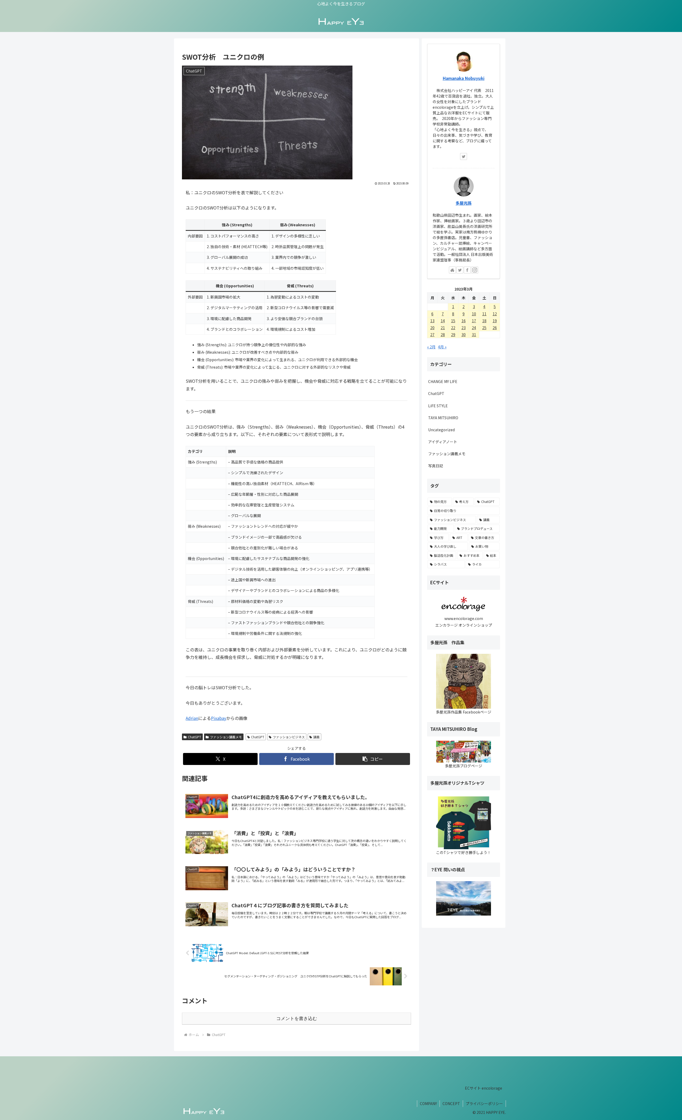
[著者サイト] (452, 270)
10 (474, 313)
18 (484, 320)
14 (443, 320)
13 (432, 320)
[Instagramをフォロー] (474, 270)
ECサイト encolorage (483, 1088)
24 (474, 327)
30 (463, 334)
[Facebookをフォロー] (467, 270)
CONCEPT (451, 1103)
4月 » (442, 346)
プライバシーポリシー (484, 1103)
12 (495, 313)
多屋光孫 (464, 203)
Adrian (192, 718)
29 (453, 334)
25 (484, 327)
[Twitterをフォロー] (463, 156)
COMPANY (428, 1103)
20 (432, 327)
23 (463, 327)
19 (495, 320)
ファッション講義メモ (226, 737)
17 (474, 320)
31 (474, 334)
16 (463, 320)
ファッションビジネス (289, 737)
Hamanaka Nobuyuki (464, 78)
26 (495, 327)
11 (484, 313)
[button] (372, 759)
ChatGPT (194, 737)
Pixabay (218, 718)
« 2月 (431, 346)
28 (443, 334)
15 (453, 320)
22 (453, 327)
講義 (316, 737)
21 (443, 327)
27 (432, 334)
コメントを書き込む (296, 1018)
